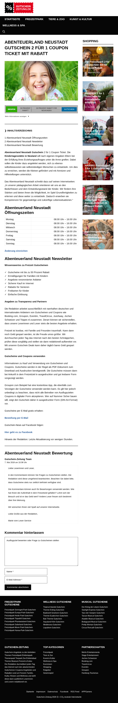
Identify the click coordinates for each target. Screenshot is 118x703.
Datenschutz (53, 692)
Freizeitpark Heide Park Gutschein (19, 616)
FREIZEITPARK (34, 19)
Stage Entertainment (90, 655)
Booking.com (87, 661)
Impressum (40, 692)
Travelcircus (87, 664)
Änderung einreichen (16, 251)
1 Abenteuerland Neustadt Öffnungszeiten (26, 137)
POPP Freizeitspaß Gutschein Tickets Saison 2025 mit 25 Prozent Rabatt (96, 202)
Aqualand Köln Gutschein (53, 622)
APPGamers (87, 692)
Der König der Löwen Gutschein (95, 607)
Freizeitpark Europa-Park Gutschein (19, 613)
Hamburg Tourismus (90, 673)
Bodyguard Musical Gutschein (94, 622)
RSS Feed (75, 692)
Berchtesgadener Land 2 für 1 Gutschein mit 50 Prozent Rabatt (95, 236)
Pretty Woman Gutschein (92, 625)
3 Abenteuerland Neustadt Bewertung (24, 145)
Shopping (47, 667)
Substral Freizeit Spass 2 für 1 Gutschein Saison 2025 (95, 132)
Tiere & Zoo (48, 655)
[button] (4, 32)
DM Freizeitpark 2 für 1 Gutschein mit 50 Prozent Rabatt (97, 64)
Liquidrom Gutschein (51, 628)
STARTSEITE (12, 19)
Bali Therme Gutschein (52, 619)
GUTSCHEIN (69, 109)
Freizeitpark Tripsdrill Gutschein (18, 618)
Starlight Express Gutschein (93, 610)
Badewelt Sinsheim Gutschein (55, 613)
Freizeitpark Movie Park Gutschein (19, 627)
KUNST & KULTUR (81, 19)
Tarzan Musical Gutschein (92, 616)
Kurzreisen (47, 664)
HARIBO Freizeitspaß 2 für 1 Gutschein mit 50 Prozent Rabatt (97, 168)
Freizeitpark (48, 652)
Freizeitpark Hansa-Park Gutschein (19, 630)
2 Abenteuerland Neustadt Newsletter (24, 141)
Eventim (85, 667)
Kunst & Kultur (49, 658)
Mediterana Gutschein (52, 625)
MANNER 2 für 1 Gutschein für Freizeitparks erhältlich (94, 98)
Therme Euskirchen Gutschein (55, 616)
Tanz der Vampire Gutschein (93, 613)
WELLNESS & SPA (14, 25)
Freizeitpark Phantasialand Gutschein (20, 621)
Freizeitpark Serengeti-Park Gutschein (20, 610)
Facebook (64, 692)
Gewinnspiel (48, 673)
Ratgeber (47, 670)
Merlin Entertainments (91, 652)
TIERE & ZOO (57, 19)
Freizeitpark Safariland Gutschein (18, 624)
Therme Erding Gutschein (53, 610)
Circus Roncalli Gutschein (92, 628)
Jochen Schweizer (89, 658)
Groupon (85, 670)
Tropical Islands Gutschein (54, 607)
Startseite (30, 692)
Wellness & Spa (49, 661)
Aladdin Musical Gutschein (93, 619)
